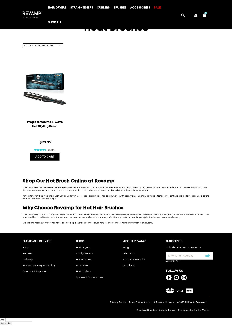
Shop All (54, 22)
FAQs (26, 247)
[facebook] (169, 277)
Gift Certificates (190, 13)
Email (2, 320)
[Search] (183, 15)
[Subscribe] (208, 256)
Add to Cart (44, 156)
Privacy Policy (118, 302)
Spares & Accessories (89, 277)
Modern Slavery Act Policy (39, 265)
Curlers (103, 7)
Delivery (28, 259)
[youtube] (176, 277)
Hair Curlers (83, 271)
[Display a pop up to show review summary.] (54, 149)
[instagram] (184, 277)
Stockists (129, 265)
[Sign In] (196, 15)
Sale (157, 7)
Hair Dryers (57, 7)
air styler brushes (148, 217)
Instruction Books (134, 259)
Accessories (140, 7)
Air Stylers (82, 265)
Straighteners (81, 7)
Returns (27, 253)
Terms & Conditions (139, 302)
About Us (129, 253)
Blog (126, 247)
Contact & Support (34, 271)
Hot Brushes (83, 259)
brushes (119, 7)
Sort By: (29, 45)
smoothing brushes (171, 217)
